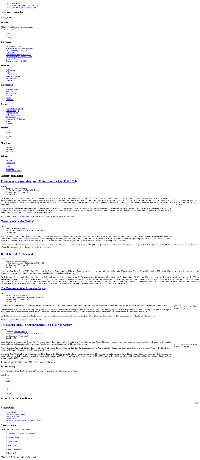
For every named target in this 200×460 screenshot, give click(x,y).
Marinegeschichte (12, 113)
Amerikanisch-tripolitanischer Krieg (19, 57)
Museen (8, 98)
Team (8, 167)
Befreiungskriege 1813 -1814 (16, 61)
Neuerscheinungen (12, 111)
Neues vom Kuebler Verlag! (17, 221)
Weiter (8, 387)
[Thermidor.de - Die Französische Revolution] (22, 433)
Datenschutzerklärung (14, 171)
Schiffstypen (10, 70)
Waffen (8, 74)
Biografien (9, 91)
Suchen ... (4, 29)
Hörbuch (9, 136)
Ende (7, 389)
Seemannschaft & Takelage (15, 119)
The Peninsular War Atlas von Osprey (23, 288)
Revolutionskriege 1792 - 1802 (17, 50)
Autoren (9, 121)
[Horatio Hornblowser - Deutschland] (14, 449)
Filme (8, 134)
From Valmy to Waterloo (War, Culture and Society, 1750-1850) (39, 181)
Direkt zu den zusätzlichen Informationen (21, 8)
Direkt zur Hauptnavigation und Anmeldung (22, 5)
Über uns (9, 37)
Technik (8, 72)
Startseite (15, 27)
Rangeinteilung (11, 78)
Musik (8, 132)
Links (8, 138)
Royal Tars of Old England (17, 253)
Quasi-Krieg (10, 53)
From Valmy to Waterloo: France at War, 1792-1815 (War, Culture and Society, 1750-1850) (34, 216)
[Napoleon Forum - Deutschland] (13, 453)
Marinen (9, 96)
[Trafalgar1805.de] (12, 441)
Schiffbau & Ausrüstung (14, 109)
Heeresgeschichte (12, 117)
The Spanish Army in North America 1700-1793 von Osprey (36, 324)
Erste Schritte (10, 147)
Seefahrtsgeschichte (13, 115)
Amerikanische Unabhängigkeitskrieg (19, 48)
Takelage (9, 80)
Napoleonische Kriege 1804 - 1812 (18, 55)
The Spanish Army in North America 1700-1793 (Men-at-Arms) (24, 362)
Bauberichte (10, 149)
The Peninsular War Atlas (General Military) (17, 320)
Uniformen (10, 100)
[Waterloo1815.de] (12, 445)
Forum (8, 35)
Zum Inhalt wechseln (13, 3)
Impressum (10, 169)
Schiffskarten (10, 163)
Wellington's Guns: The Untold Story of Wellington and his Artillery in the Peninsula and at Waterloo (42, 371)
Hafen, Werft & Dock (13, 76)
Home (8, 33)
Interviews (9, 123)
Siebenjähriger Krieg (13, 46)
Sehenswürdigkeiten (13, 89)
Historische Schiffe (12, 93)
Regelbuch (9, 161)
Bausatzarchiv (11, 152)
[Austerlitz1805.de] (12, 437)
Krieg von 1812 (11, 59)
